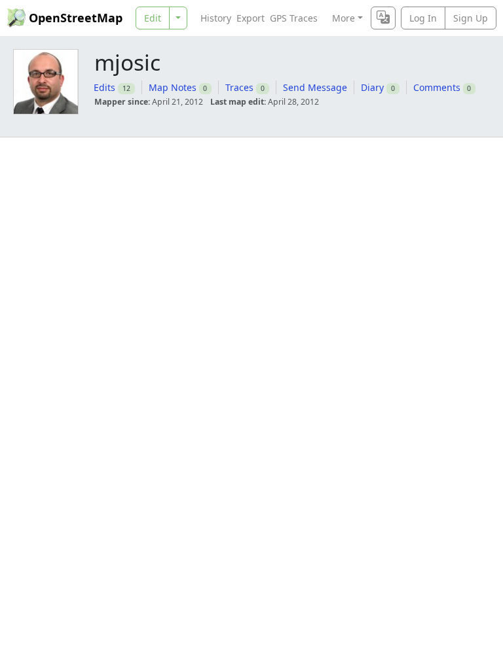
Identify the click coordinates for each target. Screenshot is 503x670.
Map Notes (172, 87)
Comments (436, 87)
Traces (239, 87)
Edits (104, 87)
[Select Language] (383, 18)
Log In (423, 18)
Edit (152, 18)
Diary (372, 87)
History (215, 18)
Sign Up (470, 18)
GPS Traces (294, 18)
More (343, 18)
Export (250, 18)
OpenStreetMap (75, 18)
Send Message (315, 87)
